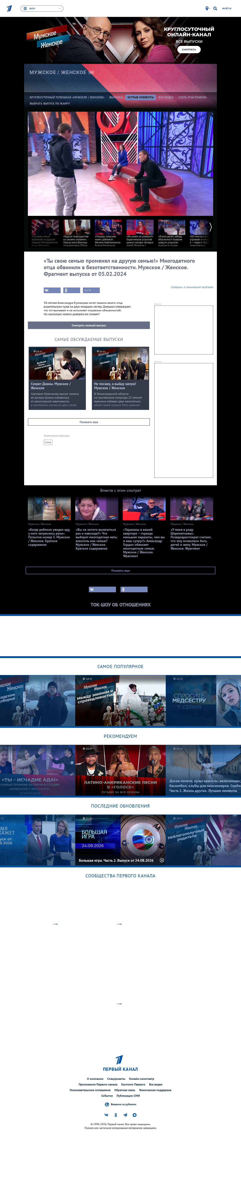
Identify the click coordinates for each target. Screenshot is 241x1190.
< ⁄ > (87, 290)
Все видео (155, 1084)
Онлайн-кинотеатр (141, 1079)
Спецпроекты (116, 1079)
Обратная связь (124, 1090)
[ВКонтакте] (52, 290)
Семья (48, 442)
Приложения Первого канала (98, 1084)
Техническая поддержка (155, 1090)
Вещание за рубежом (123, 1104)
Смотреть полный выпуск (89, 325)
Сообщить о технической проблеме (192, 287)
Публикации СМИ (128, 1095)
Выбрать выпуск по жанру (50, 103)
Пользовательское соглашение (90, 1090)
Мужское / (58, 72)
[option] (45, 237)
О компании (95, 1079)
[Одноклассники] (71, 290)
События (107, 1095)
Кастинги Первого (133, 1084)
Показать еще (89, 422)
